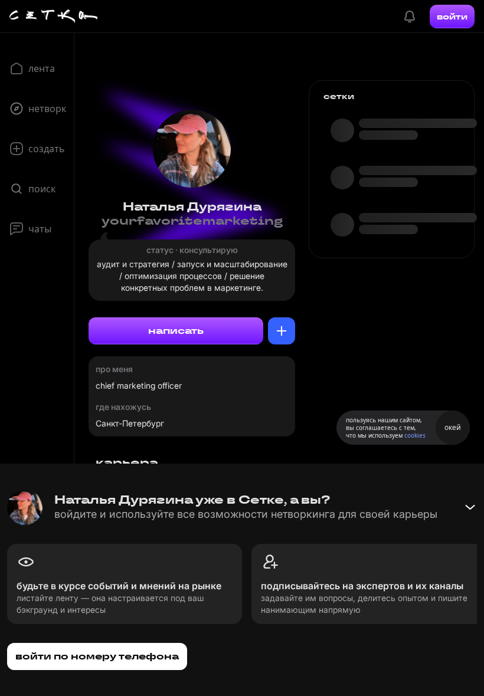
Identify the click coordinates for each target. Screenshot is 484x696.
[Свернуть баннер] (470, 507)
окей (452, 427)
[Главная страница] (53, 16)
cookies (415, 435)
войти (452, 16)
